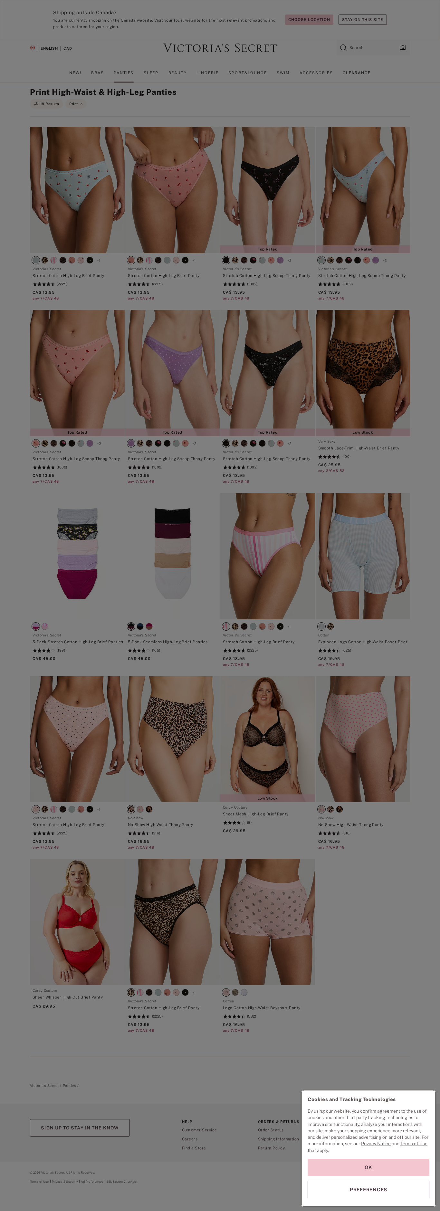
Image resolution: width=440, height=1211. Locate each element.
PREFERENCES (368, 1189)
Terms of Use (413, 1143)
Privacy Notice (376, 1143)
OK (368, 1167)
